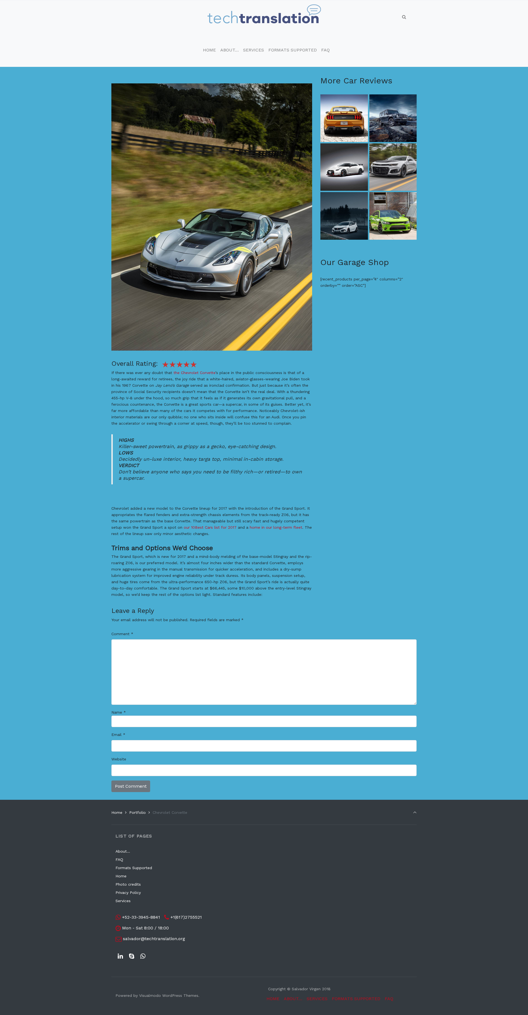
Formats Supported (134, 868)
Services (123, 901)
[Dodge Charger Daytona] (393, 216)
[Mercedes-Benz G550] (393, 118)
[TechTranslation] (264, 17)
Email (118, 734)
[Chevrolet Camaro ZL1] (393, 167)
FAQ (119, 859)
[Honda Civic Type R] (344, 216)
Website (118, 759)
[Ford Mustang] (344, 118)
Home (116, 812)
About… (123, 851)
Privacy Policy (128, 892)
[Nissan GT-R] (344, 167)
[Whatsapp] (143, 956)
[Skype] (132, 956)
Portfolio (137, 812)
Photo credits (128, 884)
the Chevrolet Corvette (194, 372)
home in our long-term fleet (276, 527)
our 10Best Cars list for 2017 (210, 527)
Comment (122, 634)
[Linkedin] (120, 956)
